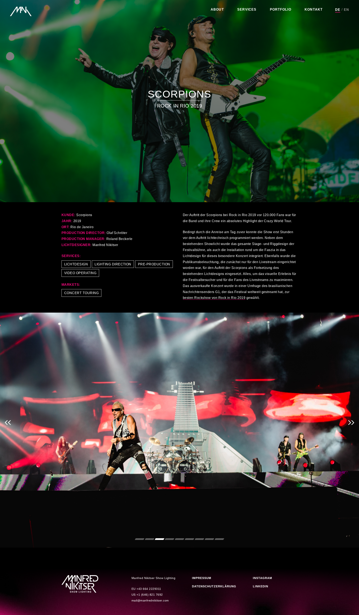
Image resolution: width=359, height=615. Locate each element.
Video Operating (80, 273)
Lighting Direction (113, 264)
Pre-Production (154, 264)
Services (246, 9)
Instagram (262, 578)
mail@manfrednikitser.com (150, 600)
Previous (7, 430)
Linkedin (260, 586)
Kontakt (314, 9)
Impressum (201, 578)
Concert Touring (81, 293)
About (217, 9)
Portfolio (280, 9)
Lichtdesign (76, 264)
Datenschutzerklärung (214, 586)
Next (351, 430)
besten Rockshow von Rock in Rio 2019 (214, 297)
